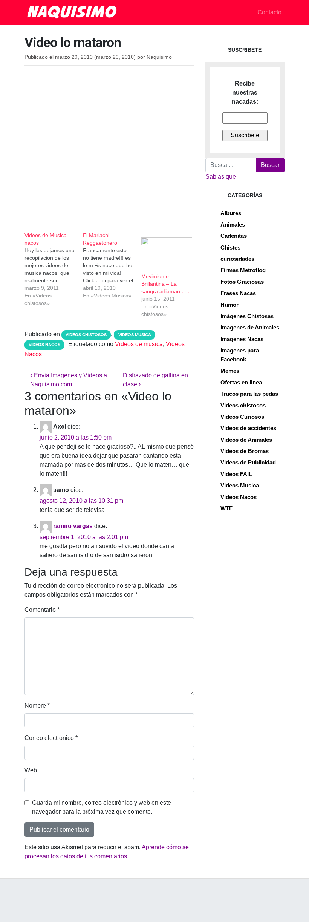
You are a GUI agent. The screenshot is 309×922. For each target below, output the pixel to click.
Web (30, 770)
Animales (232, 224)
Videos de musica (139, 344)
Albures (230, 213)
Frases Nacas (238, 293)
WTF (226, 508)
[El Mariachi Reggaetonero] (112, 265)
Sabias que (220, 176)
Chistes (230, 247)
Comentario (42, 609)
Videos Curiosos (242, 417)
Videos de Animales (246, 439)
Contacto (269, 12)
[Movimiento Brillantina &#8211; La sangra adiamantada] (166, 251)
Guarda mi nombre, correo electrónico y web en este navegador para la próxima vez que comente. (101, 807)
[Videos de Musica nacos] (53, 269)
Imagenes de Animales (249, 327)
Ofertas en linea (241, 382)
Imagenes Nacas (241, 339)
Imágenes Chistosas (247, 316)
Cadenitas (233, 236)
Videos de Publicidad (248, 462)
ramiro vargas (73, 526)
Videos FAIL (236, 474)
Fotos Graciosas (242, 282)
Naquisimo (159, 57)
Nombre (37, 705)
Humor (229, 305)
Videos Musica (134, 334)
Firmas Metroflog (243, 270)
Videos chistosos (86, 334)
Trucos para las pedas (249, 394)
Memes (229, 371)
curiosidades (237, 259)
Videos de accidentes (248, 428)
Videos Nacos (44, 344)
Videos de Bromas (244, 451)
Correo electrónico (51, 738)
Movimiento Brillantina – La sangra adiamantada (166, 283)
